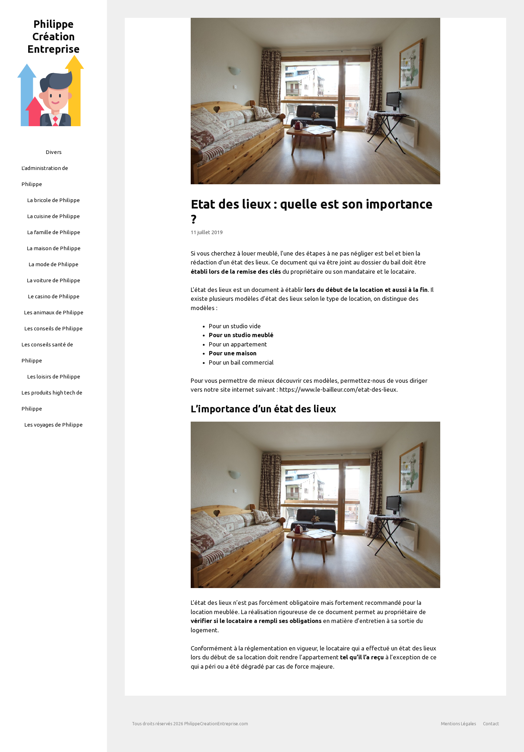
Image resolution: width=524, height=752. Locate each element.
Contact (491, 723)
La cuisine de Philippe (53, 216)
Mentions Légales (458, 723)
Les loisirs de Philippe (53, 377)
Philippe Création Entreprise (53, 36)
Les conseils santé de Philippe (47, 352)
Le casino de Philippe (53, 296)
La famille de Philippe (53, 232)
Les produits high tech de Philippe (51, 401)
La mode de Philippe (53, 264)
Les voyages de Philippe (53, 425)
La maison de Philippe (54, 248)
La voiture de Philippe (53, 280)
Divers (54, 152)
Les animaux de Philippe (53, 312)
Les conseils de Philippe (53, 328)
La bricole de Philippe (53, 200)
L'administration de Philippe (44, 176)
